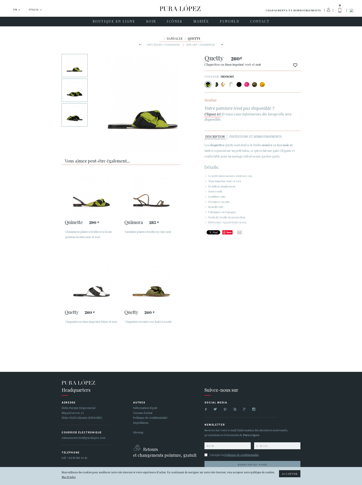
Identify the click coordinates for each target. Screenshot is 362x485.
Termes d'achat (143, 413)
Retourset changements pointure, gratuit (165, 452)
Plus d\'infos (69, 477)
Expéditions (140, 422)
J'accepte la (234, 455)
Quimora (133, 222)
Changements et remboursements (293, 10)
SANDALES (174, 39)
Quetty (71, 312)
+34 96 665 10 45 (77, 457)
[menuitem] (114, 21)
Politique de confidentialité (150, 417)
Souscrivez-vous (252, 464)
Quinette (74, 222)
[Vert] (254, 84)
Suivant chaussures (200, 44)
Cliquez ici (212, 114)
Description (215, 136)
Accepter (290, 473)
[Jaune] (262, 84)
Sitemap (138, 432)
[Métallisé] (223, 84)
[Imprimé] (208, 84)
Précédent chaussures (163, 44)
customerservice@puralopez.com (83, 437)
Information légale (145, 407)
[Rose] (246, 84)
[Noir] (239, 84)
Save (229, 232)
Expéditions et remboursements (255, 136)
